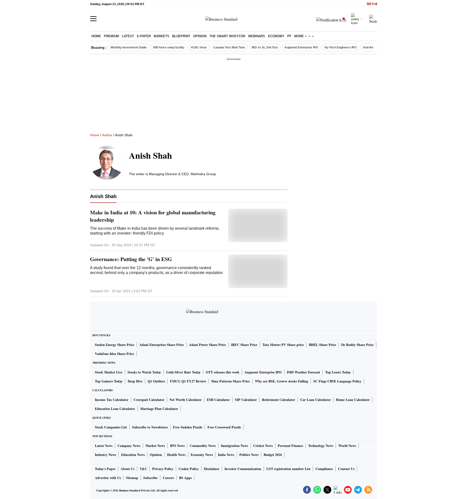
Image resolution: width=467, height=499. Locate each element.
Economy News (202, 454)
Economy (276, 36)
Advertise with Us (108, 477)
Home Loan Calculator (353, 399)
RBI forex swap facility (168, 47)
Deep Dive (135, 381)
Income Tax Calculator (111, 399)
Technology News (320, 445)
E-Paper (144, 36)
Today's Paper (105, 468)
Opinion (200, 36)
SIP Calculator (246, 399)
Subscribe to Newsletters (150, 427)
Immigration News (234, 445)
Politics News (249, 454)
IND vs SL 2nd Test (265, 47)
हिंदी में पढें (372, 4)
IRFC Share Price (244, 344)
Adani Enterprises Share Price (161, 344)
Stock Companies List (111, 427)
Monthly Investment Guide (129, 47)
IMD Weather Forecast (303, 372)
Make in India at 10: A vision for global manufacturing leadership (153, 216)
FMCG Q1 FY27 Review (188, 381)
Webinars (256, 36)
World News (347, 445)
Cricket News (263, 445)
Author (107, 135)
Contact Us (346, 468)
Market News (155, 445)
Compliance (324, 468)
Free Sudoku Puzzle (187, 427)
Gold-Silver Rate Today (183, 372)
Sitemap (132, 477)
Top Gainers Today (109, 381)
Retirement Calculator (278, 399)
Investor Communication (243, 468)
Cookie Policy (189, 468)
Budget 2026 (273, 454)
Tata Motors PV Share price (283, 344)
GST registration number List (288, 468)
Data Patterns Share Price (230, 381)
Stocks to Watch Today (144, 372)
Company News (128, 445)
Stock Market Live (108, 372)
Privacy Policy (162, 468)
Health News (176, 454)
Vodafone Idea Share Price (114, 353)
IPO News (177, 445)
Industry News (105, 454)
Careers (168, 477)
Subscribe (150, 477)
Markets (161, 36)
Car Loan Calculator (315, 399)
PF (289, 36)
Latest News (103, 445)
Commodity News (203, 445)
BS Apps (185, 477)
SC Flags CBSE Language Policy (337, 381)
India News (226, 454)
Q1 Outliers (156, 381)
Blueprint (181, 36)
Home (96, 36)
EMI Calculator (218, 399)
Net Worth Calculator (186, 399)
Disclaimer (211, 468)
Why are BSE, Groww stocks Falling (281, 381)
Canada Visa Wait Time (229, 47)
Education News (133, 454)
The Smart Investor (227, 36)
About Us (128, 468)
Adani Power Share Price (207, 344)
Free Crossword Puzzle (224, 427)
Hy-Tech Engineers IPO (340, 47)
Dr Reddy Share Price (357, 344)
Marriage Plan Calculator (159, 408)
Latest (128, 36)
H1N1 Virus (199, 47)
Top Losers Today (338, 372)
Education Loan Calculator (115, 408)
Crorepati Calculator (149, 399)
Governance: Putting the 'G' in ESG (131, 259)
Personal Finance (290, 445)
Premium (111, 36)
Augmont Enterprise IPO (301, 47)
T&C (143, 468)
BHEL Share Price (322, 344)
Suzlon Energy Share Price (114, 344)
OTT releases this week (222, 372)
